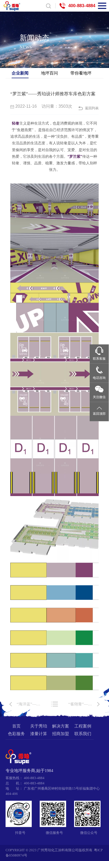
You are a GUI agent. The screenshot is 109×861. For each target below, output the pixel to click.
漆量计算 (38, 734)
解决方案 (60, 726)
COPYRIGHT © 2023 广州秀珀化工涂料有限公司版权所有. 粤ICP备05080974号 (54, 852)
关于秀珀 (38, 726)
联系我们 (82, 734)
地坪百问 (49, 73)
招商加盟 (60, 734)
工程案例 (82, 726)
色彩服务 (16, 734)
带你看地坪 (81, 73)
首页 (16, 726)
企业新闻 (20, 73)
